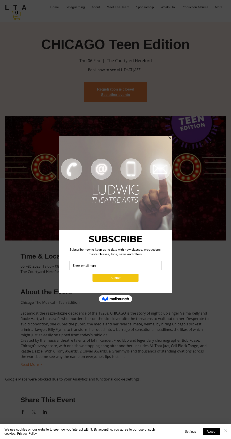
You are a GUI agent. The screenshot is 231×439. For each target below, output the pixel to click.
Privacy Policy (27, 433)
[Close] (225, 431)
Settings (190, 431)
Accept (211, 431)
